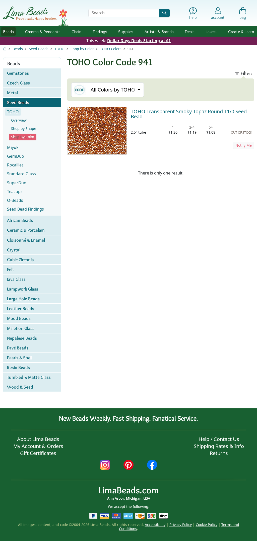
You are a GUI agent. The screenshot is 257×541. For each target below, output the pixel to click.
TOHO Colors (110, 48)
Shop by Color (82, 48)
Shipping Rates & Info (219, 446)
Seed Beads (38, 48)
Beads (8, 31)
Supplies (125, 31)
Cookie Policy (206, 524)
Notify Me (243, 145)
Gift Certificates (38, 453)
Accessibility (155, 524)
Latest (211, 31)
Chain (76, 31)
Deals (190, 31)
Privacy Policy (180, 524)
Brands (159, 31)
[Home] (5, 48)
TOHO (59, 48)
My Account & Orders (38, 446)
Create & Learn (241, 31)
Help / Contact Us (219, 439)
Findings (100, 31)
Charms (42, 31)
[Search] (164, 13)
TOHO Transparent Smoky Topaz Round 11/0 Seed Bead (189, 114)
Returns (219, 453)
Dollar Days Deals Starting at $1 (139, 40)
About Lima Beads (38, 439)
